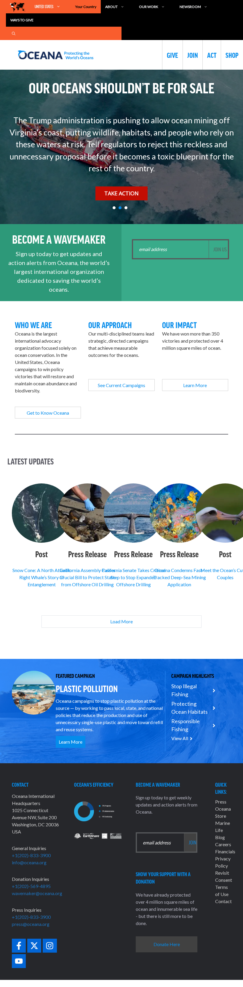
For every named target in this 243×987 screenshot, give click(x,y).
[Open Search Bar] (13, 33)
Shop (232, 55)
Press (220, 801)
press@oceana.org (30, 924)
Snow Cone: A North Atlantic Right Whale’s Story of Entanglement (41, 577)
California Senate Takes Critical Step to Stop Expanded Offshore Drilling (133, 577)
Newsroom (190, 6)
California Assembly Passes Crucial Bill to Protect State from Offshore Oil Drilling (88, 577)
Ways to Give (21, 20)
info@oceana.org (29, 862)
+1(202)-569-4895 (31, 886)
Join (192, 55)
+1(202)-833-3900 (31, 855)
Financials (225, 851)
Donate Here (167, 944)
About (111, 6)
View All (179, 738)
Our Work (148, 6)
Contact (223, 901)
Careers (223, 844)
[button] (114, 207)
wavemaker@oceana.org (37, 893)
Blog (220, 837)
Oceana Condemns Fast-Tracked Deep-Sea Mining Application (179, 577)
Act (211, 55)
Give (172, 55)
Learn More (70, 742)
